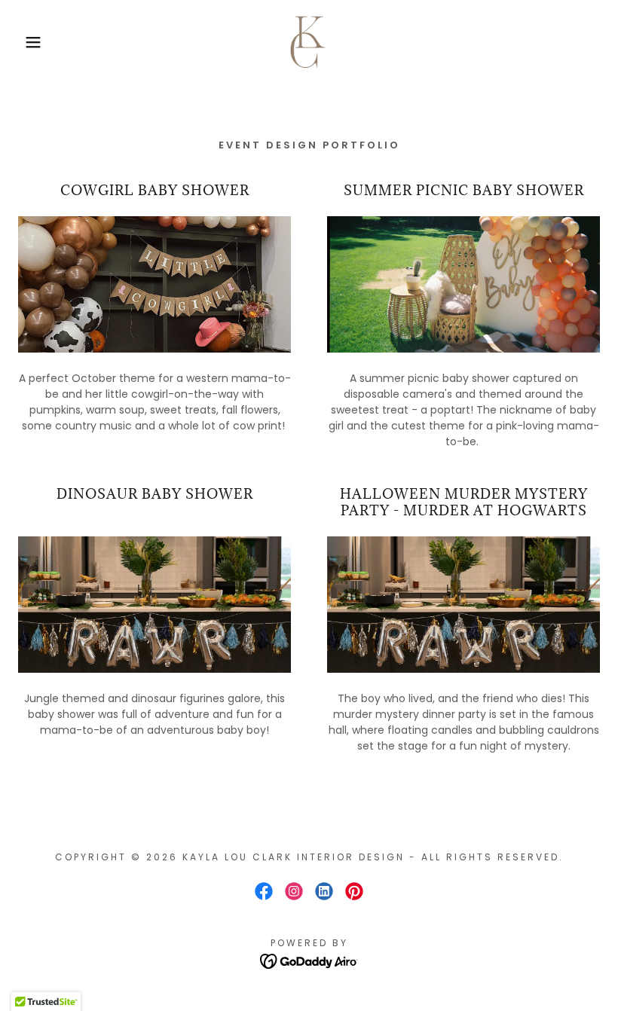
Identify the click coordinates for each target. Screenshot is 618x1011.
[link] (309, 42)
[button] (31, 42)
